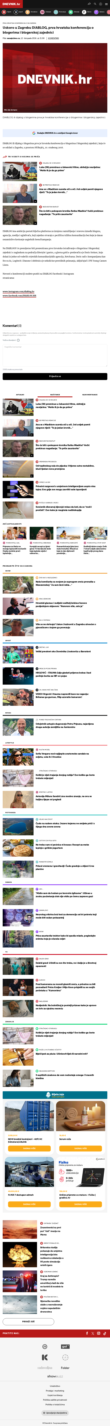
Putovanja (62, 12)
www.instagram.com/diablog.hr (18, 291)
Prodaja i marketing (55, 1391)
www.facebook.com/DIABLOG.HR (19, 295)
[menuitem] (100, 4)
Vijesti (9, 12)
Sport (21, 12)
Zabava (101, 12)
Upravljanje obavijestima (56, 1413)
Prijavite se (55, 376)
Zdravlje (76, 12)
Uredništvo (55, 1386)
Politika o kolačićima (55, 1405)
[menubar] (100, 4)
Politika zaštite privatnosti (55, 1400)
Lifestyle (48, 12)
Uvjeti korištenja (55, 1395)
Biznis (89, 12)
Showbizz (34, 12)
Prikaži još (28, 1322)
